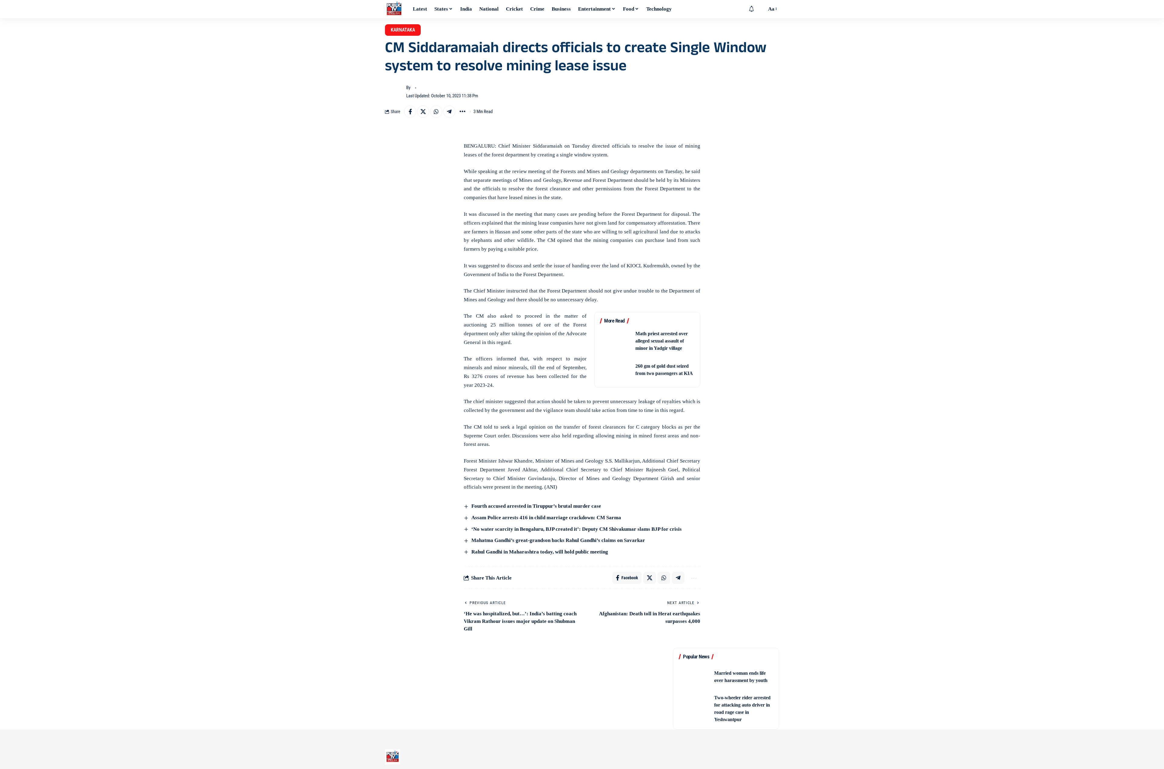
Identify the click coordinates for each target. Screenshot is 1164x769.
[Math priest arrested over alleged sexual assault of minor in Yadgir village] (615, 340)
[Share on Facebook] (410, 111)
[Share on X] (423, 111)
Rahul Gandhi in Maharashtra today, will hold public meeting (539, 552)
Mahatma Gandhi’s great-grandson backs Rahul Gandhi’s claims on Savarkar (557, 540)
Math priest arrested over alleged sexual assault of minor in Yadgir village (661, 341)
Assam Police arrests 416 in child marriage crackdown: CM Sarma (545, 517)
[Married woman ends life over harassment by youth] (694, 676)
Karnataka (403, 30)
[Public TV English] (394, 9)
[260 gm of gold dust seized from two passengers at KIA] (615, 369)
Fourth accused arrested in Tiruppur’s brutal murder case (536, 506)
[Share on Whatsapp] (436, 111)
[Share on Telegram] (449, 111)
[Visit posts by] (394, 92)
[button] (761, 9)
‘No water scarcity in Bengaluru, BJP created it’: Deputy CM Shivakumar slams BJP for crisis (576, 529)
